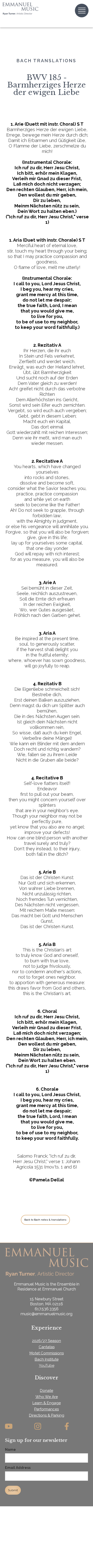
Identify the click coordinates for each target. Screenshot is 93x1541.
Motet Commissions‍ (47, 1353)
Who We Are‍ (46, 1397)
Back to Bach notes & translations (45, 1219)
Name (10, 1450)
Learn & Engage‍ (46, 1403)
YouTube (46, 1365)
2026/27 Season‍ (46, 1341)
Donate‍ (46, 1390)
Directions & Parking (46, 1415)
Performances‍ (46, 1409)
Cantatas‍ (47, 1347)
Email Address (18, 1468)
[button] (81, 10)
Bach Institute (47, 1359)
